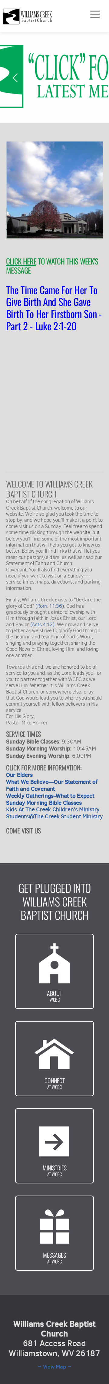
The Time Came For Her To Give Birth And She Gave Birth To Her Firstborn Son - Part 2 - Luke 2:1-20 (55, 307)
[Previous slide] (15, 78)
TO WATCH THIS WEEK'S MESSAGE (53, 265)
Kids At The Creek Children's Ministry (53, 809)
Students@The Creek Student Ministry (54, 816)
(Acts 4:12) (42, 624)
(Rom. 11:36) (49, 606)
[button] (95, 14)
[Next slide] (93, 78)
